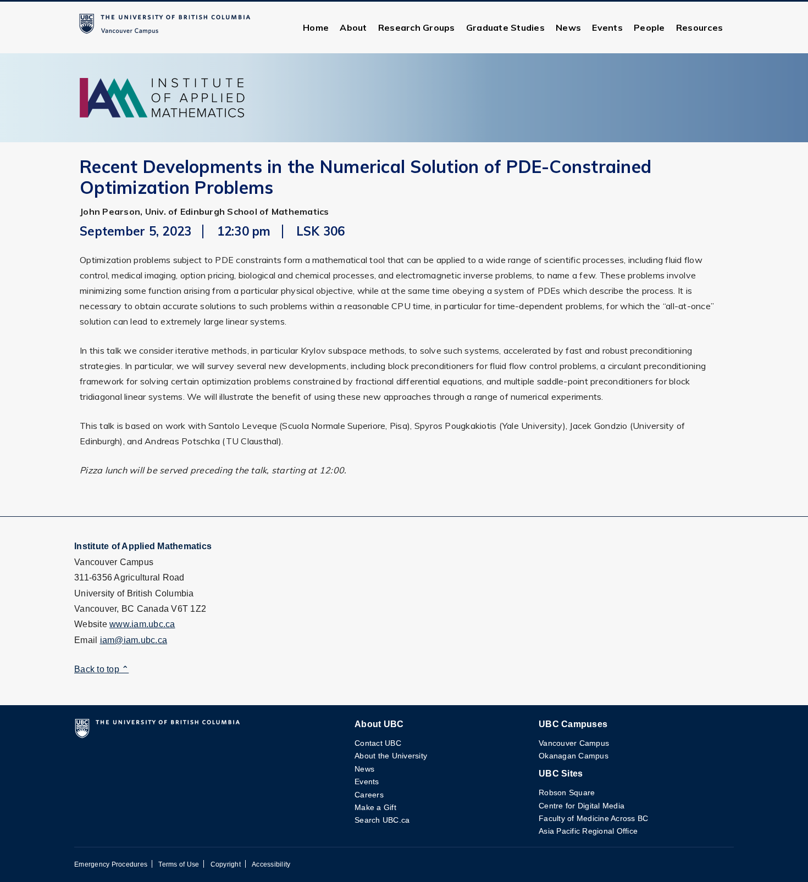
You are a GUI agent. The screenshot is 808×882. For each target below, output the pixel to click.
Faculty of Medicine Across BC (593, 818)
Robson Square (567, 792)
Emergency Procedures (110, 864)
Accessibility (271, 864)
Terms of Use (178, 864)
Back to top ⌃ (101, 669)
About (353, 27)
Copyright (226, 864)
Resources (699, 27)
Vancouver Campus (574, 743)
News (568, 27)
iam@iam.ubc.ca (134, 640)
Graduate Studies (505, 27)
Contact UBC (378, 743)
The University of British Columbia (167, 27)
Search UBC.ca (382, 820)
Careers (369, 794)
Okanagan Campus (573, 755)
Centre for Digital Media (581, 805)
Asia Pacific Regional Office (588, 831)
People (649, 27)
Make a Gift (375, 807)
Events (607, 27)
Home (316, 27)
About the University (391, 755)
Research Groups (416, 27)
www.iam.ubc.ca (142, 624)
